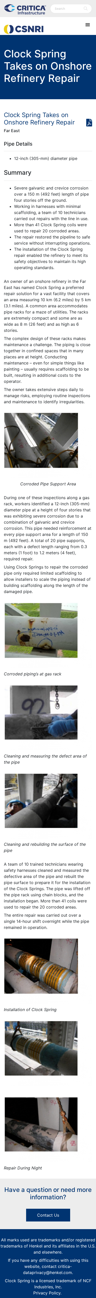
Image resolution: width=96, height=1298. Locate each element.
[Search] (86, 9)
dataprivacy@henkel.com (47, 1272)
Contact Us (48, 1215)
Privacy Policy (46, 1292)
